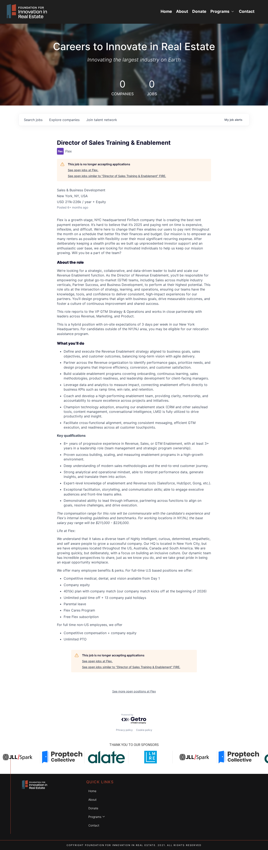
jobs (33, 120)
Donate (199, 11)
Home (166, 11)
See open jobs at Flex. (83, 170)
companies (64, 120)
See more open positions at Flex (134, 691)
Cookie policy (144, 729)
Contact (246, 11)
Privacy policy (124, 729)
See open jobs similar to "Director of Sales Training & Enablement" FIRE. (117, 176)
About (182, 11)
